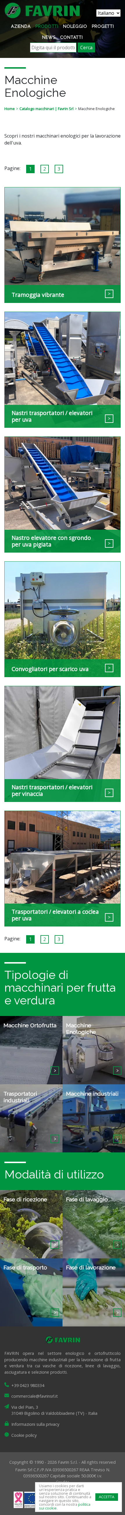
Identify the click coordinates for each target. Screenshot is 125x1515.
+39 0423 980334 (27, 1385)
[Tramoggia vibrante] (62, 244)
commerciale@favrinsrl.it (34, 1396)
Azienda (21, 26)
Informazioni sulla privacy (35, 1424)
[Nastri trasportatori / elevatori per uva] (62, 369)
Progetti (103, 26)
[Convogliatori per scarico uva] (62, 618)
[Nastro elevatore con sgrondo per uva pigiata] (62, 494)
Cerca (86, 47)
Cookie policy (24, 1435)
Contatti (71, 37)
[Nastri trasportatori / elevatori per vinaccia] (62, 743)
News (49, 37)
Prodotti (46, 26)
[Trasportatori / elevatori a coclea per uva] (62, 868)
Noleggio (75, 26)
